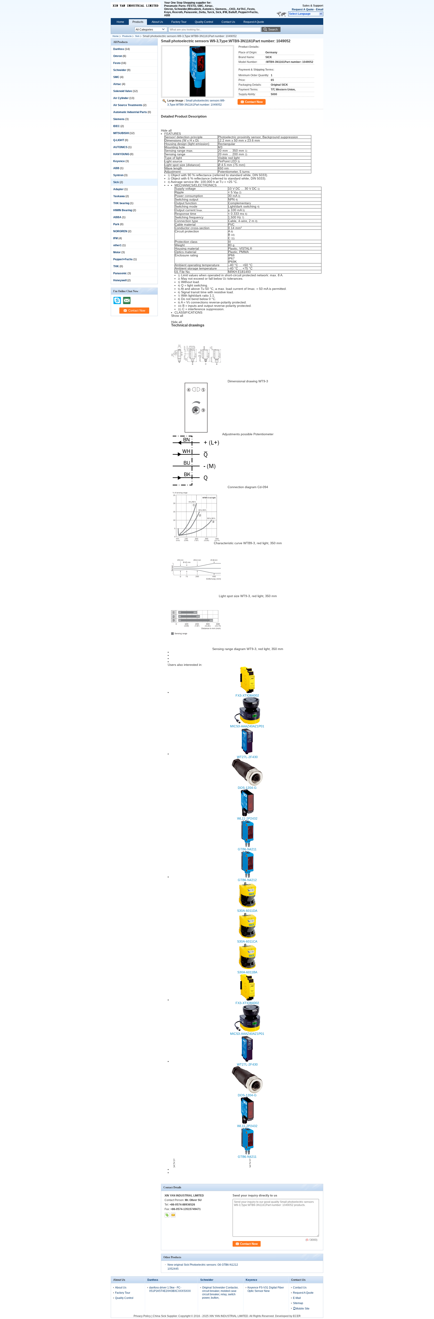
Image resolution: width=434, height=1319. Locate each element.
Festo (116, 63)
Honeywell (120, 280)
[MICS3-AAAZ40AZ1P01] (247, 723)
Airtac (117, 84)
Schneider (119, 70)
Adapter (118, 189)
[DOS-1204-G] (247, 784)
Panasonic (120, 273)
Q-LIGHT (118, 140)
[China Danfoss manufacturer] (135, 9)
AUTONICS (120, 147)
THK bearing (121, 203)
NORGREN (120, 231)
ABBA (117, 217)
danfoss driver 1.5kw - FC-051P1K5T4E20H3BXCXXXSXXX (170, 1289)
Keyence (119, 161)
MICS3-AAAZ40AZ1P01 (247, 726)
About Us (157, 22)
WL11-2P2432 (247, 818)
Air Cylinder (121, 98)
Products (137, 22)
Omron (117, 56)
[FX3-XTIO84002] (247, 692)
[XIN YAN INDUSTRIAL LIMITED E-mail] (173, 1215)
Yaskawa (119, 196)
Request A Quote (303, 9)
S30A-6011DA (247, 910)
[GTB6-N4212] (247, 877)
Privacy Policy (142, 1316)
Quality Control (204, 22)
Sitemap (298, 1303)
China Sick (159, 1316)
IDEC (116, 126)
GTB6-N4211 (247, 849)
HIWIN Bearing (122, 210)
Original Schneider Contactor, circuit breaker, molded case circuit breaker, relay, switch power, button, (220, 1292)
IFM (115, 238)
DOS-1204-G (247, 787)
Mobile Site (302, 1308)
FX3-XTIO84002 (247, 695)
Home (120, 22)
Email (319, 9)
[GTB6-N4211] (247, 846)
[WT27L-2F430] (247, 754)
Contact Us (228, 22)
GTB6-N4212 (247, 880)
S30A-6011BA (247, 972)
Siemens (119, 119)
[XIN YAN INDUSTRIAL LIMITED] (321, 14)
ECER (297, 1316)
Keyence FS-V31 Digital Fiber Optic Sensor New (266, 1289)
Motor (117, 252)
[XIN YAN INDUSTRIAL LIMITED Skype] (167, 1215)
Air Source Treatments (127, 105)
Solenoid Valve (122, 91)
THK (116, 266)
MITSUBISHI (121, 133)
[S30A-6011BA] (247, 969)
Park (116, 224)
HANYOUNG (121, 154)
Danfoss (118, 49)
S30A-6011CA (247, 941)
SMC (116, 77)
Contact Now (254, 102)
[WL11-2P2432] (247, 815)
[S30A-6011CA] (247, 938)
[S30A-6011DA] (247, 907)
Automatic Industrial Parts (130, 112)
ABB (116, 168)
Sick (137, 36)
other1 (117, 245)
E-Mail (297, 1298)
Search (273, 29)
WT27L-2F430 (247, 757)
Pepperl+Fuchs (123, 259)
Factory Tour (178, 22)
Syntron (118, 175)
